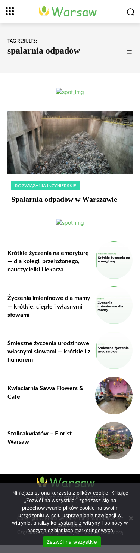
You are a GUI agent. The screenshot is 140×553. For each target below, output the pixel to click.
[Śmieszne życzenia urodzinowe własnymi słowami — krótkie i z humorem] (114, 351)
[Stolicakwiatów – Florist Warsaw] (114, 441)
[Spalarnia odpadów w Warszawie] (70, 142)
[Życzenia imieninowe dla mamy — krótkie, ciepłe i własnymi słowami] (114, 305)
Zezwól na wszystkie (72, 542)
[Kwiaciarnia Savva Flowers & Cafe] (114, 395)
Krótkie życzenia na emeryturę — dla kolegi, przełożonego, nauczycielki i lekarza (48, 261)
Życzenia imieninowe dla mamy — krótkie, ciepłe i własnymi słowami (48, 306)
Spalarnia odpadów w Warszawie (64, 199)
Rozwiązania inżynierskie (45, 185)
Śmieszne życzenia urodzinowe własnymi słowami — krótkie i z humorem (48, 351)
